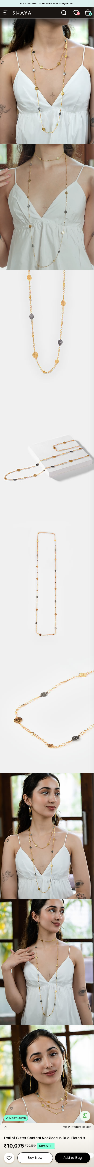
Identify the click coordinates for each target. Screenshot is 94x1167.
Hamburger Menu (6, 12)
